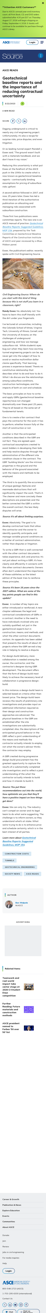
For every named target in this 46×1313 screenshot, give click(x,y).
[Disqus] (23, 1076)
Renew (5, 1246)
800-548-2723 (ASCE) (12, 1288)
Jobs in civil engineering (13, 1252)
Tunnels (9, 860)
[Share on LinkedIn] (24, 121)
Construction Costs (17, 854)
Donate (5, 1235)
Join (4, 1241)
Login (32, 42)
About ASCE (8, 1227)
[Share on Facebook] (13, 121)
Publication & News (11, 1205)
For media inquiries (10, 1258)
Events (5, 1216)
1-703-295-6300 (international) (17, 1293)
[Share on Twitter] (18, 121)
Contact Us (7, 1298)
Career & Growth (10, 1199)
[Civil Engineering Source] (12, 56)
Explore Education (11, 1210)
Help (4, 1263)
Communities (8, 1221)
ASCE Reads (32, 874)
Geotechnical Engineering (20, 867)
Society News (12, 874)
